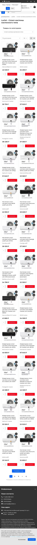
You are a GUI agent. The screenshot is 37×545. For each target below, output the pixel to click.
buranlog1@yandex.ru (22, 8)
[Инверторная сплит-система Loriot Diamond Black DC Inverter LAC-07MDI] (9, 50)
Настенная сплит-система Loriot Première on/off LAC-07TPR (9, 239)
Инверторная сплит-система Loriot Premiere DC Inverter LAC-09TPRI (27, 97)
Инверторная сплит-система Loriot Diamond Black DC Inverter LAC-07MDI (9, 62)
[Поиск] (34, 12)
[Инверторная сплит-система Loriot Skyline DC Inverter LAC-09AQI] (9, 406)
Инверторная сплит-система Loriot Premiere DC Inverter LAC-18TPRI (27, 345)
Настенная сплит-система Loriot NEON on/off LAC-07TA (8, 203)
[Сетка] (31, 38)
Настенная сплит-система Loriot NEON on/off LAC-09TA (8, 451)
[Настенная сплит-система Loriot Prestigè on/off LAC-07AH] (27, 228)
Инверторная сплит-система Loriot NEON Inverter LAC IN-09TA (26, 309)
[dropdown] (2, 1)
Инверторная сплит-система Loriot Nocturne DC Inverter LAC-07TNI (9, 97)
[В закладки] (16, 43)
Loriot (13, 16)
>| (26, 476)
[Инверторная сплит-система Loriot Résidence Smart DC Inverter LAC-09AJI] (27, 120)
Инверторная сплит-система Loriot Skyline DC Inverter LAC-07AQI (9, 169)
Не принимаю (22, 539)
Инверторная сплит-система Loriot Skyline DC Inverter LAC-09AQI (9, 417)
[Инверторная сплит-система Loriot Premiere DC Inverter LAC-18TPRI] (27, 334)
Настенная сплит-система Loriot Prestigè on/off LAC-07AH (27, 239)
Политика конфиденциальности (19, 536)
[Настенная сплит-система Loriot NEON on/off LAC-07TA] (9, 192)
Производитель (4, 16)
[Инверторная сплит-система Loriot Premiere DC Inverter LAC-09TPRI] (27, 86)
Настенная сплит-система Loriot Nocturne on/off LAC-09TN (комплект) (27, 452)
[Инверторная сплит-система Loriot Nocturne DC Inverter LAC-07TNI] (9, 86)
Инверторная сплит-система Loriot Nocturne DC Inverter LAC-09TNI (9, 345)
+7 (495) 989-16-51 (21, 6)
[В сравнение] (16, 47)
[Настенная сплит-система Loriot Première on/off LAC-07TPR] (9, 228)
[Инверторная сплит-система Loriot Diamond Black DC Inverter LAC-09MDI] (9, 298)
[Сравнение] (31, 1)
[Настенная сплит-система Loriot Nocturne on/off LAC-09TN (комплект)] (27, 440)
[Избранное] (27, 1)
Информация (6, 489)
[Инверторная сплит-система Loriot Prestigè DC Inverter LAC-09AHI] (9, 120)
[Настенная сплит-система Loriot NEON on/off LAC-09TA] (9, 440)
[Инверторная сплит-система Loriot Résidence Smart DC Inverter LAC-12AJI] (27, 368)
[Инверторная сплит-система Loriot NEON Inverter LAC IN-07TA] (27, 50)
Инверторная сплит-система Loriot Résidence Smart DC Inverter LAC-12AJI (26, 381)
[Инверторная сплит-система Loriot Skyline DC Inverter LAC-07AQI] (9, 157)
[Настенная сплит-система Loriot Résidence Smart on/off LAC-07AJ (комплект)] (9, 262)
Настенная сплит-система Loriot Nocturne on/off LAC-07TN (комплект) (27, 204)
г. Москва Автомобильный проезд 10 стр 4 (16, 510)
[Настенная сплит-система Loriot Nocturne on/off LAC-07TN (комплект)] (27, 192)
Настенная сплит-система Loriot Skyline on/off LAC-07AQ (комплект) (26, 274)
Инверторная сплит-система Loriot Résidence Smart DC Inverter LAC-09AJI (26, 132)
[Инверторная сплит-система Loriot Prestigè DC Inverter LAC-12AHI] (9, 368)
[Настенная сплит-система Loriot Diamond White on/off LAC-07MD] (27, 157)
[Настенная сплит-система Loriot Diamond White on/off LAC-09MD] (27, 406)
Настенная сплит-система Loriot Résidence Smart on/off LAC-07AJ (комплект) (9, 274)
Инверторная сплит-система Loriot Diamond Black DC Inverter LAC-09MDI (9, 310)
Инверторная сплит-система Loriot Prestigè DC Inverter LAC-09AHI (9, 131)
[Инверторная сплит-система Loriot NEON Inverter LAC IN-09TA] (27, 298)
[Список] (34, 38)
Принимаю (32, 539)
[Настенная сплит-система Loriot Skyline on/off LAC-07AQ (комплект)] (27, 262)
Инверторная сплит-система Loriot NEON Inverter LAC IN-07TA (26, 61)
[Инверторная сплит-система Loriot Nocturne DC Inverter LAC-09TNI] (9, 334)
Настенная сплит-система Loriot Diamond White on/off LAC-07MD (27, 169)
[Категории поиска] (8, 12)
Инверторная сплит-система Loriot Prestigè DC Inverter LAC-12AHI (9, 380)
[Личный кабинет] (34, 1)
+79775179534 (7, 499)
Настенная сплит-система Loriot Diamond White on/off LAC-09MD (27, 417)
